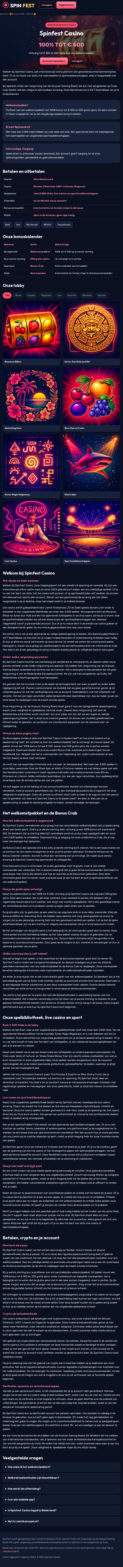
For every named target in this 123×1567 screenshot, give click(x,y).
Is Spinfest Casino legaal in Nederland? (32, 1510)
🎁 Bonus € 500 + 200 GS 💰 (22, 14)
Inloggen (47, 5)
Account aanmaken (54, 61)
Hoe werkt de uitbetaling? (24, 1488)
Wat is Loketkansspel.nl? (23, 1521)
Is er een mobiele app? (21, 1499)
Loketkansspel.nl (11, 1551)
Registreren (66, 5)
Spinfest (4, 14)
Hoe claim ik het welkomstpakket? (29, 1467)
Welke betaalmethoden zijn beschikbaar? (33, 1477)
